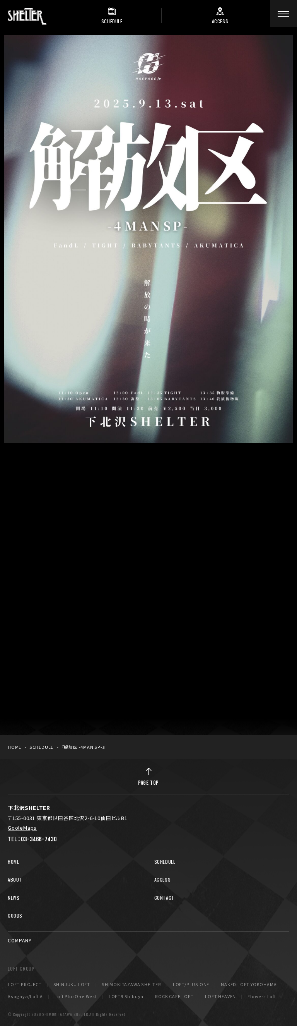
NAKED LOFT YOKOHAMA (249, 985)
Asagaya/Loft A (25, 997)
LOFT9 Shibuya (126, 997)
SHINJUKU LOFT (71, 985)
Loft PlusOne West (76, 997)
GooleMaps (22, 827)
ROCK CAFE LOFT (174, 997)
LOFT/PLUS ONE (191, 985)
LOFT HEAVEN (220, 997)
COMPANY (20, 940)
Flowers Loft (262, 997)
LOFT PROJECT (25, 985)
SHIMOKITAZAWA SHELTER (131, 985)
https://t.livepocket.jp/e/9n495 (131, 635)
